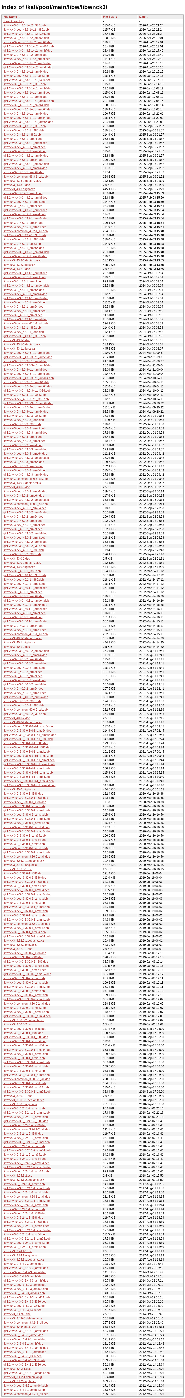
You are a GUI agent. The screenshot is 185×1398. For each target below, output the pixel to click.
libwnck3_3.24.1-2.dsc (17, 1175)
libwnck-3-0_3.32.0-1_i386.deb (23, 873)
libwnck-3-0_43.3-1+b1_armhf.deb (25, 96)
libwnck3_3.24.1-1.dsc (17, 1251)
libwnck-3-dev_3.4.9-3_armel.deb (24, 1272)
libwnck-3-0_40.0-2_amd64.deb (23, 659)
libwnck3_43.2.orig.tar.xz (19, 264)
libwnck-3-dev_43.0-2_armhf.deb (24, 537)
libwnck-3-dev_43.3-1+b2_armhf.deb (26, 58)
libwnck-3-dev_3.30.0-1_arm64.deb (26, 1087)
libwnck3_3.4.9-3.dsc (17, 1314)
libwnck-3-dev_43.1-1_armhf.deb (24, 277)
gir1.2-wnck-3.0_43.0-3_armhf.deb (25, 432)
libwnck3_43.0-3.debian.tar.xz (22, 482)
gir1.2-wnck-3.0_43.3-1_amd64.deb (26, 163)
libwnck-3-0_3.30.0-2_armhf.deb (24, 990)
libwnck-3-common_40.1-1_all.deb (25, 634)
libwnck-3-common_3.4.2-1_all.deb (25, 1393)
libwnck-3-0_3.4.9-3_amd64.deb (24, 1293)
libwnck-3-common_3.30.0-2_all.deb (26, 1003)
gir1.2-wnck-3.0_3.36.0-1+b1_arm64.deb (29, 785)
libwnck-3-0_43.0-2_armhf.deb (22, 529)
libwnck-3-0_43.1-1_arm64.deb (23, 306)
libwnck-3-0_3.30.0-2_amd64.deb (24, 969)
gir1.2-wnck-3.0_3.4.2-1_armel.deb (25, 1330)
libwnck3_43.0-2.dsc (16, 558)
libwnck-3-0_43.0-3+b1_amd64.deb (26, 382)
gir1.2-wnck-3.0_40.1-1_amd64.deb (26, 600)
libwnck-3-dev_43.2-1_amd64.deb (25, 256)
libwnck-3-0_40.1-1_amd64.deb (23, 596)
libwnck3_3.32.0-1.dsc (17, 948)
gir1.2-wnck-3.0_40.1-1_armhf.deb (25, 587)
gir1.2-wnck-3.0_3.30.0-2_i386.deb (25, 961)
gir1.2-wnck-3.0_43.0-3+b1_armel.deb (27, 357)
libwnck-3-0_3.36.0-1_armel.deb (24, 806)
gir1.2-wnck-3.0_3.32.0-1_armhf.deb (26, 919)
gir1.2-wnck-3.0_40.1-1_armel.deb (25, 608)
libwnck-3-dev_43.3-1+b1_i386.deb (26, 75)
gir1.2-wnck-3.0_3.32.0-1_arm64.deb (27, 936)
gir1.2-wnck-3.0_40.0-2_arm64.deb (25, 697)
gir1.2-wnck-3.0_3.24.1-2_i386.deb (25, 1121)
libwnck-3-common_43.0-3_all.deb (25, 478)
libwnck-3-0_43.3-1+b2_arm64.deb (25, 71)
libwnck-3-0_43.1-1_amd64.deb (23, 289)
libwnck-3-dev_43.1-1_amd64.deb (25, 294)
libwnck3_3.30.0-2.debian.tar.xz (23, 1020)
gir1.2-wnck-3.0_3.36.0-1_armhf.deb (26, 852)
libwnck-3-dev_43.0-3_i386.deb (23, 419)
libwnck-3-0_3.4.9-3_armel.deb (23, 1263)
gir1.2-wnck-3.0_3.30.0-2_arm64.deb (27, 1016)
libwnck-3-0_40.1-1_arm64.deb (23, 625)
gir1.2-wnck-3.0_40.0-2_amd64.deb (26, 650)
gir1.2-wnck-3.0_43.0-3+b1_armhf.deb (27, 365)
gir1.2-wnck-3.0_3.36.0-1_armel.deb (26, 810)
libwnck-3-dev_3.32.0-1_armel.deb (25, 898)
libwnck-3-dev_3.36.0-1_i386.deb (24, 802)
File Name (10, 16)
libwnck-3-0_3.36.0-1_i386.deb (23, 793)
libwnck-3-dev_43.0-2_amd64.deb (25, 491)
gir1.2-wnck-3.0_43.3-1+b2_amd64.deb (28, 46)
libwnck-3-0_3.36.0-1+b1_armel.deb (26, 751)
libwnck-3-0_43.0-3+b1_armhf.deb (25, 369)
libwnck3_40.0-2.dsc (16, 718)
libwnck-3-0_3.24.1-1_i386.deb (23, 1217)
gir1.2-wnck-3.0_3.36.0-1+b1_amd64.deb (29, 734)
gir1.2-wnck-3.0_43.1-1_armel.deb (25, 319)
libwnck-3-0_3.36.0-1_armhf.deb (24, 843)
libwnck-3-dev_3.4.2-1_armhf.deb (24, 1351)
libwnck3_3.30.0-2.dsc (17, 1024)
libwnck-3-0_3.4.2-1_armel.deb (23, 1335)
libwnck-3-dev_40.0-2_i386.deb (23, 705)
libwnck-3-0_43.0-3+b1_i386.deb (24, 394)
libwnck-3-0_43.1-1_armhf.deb (22, 281)
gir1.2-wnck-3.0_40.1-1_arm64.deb (25, 621)
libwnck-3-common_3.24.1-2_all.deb (26, 1129)
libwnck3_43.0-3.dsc (16, 487)
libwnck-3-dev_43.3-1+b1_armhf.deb (26, 92)
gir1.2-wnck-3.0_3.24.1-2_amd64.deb (27, 1167)
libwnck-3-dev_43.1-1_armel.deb (24, 310)
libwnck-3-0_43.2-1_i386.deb (22, 243)
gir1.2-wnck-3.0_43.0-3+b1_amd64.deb (28, 378)
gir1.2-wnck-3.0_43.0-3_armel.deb (25, 449)
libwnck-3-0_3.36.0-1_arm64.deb (24, 835)
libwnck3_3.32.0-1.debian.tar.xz (23, 940)
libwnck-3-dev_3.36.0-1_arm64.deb (26, 822)
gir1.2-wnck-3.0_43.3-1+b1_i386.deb (27, 79)
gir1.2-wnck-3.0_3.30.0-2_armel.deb (26, 986)
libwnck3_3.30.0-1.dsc (17, 1095)
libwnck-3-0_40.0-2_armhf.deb (22, 671)
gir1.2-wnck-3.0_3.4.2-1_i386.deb (24, 1364)
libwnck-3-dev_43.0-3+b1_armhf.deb (26, 373)
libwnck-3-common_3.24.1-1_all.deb (26, 1196)
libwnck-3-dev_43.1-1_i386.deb (23, 331)
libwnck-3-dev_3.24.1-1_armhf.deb (25, 1192)
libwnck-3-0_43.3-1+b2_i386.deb (24, 25)
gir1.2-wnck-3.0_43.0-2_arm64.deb (25, 512)
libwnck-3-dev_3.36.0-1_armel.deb (25, 814)
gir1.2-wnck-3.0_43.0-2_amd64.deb (26, 499)
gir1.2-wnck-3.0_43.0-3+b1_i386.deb (27, 390)
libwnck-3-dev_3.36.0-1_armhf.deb (25, 848)
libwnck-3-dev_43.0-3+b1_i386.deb (26, 399)
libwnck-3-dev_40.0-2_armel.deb (24, 680)
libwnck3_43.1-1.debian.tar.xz (22, 344)
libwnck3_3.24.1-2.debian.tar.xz (23, 1179)
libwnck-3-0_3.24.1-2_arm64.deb (24, 1154)
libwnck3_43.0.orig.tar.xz (19, 566)
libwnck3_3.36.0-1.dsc (17, 869)
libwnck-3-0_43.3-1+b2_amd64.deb (26, 37)
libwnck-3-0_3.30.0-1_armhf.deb (24, 1070)
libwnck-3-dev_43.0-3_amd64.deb (25, 453)
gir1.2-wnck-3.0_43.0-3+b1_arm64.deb (28, 403)
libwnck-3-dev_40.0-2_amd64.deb (25, 655)
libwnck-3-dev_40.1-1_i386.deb (23, 579)
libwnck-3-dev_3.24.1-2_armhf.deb (25, 1116)
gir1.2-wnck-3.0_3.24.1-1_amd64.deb (27, 1230)
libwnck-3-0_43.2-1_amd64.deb (23, 247)
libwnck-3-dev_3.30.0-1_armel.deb (25, 1053)
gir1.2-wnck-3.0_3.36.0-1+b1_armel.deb (29, 760)
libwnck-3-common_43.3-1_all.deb (25, 176)
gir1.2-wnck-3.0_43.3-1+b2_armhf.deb (27, 50)
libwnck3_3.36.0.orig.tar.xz (20, 864)
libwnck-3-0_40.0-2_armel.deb (22, 676)
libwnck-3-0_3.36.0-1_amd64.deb (24, 839)
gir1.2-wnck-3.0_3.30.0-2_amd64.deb (27, 974)
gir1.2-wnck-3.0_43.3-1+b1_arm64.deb (28, 121)
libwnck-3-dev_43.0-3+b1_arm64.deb (27, 407)
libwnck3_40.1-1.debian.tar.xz (22, 638)
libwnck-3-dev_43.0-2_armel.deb (24, 524)
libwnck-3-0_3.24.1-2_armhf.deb (24, 1108)
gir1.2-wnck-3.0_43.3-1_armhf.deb (25, 142)
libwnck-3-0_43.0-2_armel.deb (22, 520)
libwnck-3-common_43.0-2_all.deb (25, 503)
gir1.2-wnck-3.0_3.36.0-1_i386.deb (25, 797)
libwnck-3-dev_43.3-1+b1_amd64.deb (27, 109)
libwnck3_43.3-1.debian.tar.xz (22, 180)
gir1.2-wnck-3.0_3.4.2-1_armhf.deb (25, 1347)
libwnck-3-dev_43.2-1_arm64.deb (24, 226)
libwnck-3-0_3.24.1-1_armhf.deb (24, 1184)
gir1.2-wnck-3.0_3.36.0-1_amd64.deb (27, 831)
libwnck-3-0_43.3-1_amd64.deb (23, 172)
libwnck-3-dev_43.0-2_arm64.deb (24, 508)
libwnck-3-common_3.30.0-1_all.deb (26, 1079)
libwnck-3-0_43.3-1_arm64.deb (23, 159)
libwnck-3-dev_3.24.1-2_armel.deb (25, 1137)
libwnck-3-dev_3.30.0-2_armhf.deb (25, 995)
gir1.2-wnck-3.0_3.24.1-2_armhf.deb (26, 1112)
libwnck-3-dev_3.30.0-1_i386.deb (24, 1028)
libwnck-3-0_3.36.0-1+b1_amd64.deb (27, 730)
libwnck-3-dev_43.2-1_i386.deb (23, 239)
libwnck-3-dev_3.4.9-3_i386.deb (24, 1305)
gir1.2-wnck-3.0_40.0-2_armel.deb (25, 663)
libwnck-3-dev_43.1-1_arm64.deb (24, 302)
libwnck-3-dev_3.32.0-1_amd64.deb (26, 890)
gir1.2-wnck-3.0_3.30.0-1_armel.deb (26, 1062)
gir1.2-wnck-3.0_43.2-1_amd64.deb (26, 252)
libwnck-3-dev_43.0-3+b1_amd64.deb (27, 386)
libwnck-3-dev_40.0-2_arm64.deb (24, 692)
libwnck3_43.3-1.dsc (16, 184)
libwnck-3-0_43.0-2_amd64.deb (23, 495)
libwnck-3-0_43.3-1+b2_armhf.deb (25, 54)
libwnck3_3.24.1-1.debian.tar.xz (23, 1259)
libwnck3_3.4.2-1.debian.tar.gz (22, 1377)
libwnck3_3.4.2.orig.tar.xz (19, 1381)
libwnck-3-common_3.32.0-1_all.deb (26, 923)
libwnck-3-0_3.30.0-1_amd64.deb (24, 1041)
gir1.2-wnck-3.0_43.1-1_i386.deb (24, 336)
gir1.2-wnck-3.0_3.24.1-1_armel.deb (26, 1200)
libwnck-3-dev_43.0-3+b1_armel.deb (26, 352)
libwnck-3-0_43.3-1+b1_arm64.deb (25, 113)
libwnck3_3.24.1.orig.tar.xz (20, 1255)
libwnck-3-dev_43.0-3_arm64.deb (24, 470)
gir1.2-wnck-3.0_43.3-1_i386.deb (24, 126)
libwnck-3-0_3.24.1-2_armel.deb (24, 1146)
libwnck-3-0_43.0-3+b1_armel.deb (25, 361)
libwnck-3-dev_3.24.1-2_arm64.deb (26, 1171)
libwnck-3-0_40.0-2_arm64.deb (23, 688)
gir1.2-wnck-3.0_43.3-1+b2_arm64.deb (28, 67)
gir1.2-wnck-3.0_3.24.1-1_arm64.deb (27, 1238)
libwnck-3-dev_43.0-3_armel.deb (24, 440)
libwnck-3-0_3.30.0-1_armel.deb (24, 1058)
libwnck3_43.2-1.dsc (16, 268)
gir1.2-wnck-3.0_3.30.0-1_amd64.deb (27, 1049)
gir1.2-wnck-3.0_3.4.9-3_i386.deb (24, 1301)
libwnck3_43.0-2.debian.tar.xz (22, 562)
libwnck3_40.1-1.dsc (16, 646)
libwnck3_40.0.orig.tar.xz (19, 789)
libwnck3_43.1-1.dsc (16, 340)
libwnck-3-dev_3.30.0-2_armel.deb (25, 982)
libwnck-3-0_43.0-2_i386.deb (22, 554)
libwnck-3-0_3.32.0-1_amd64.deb (24, 885)
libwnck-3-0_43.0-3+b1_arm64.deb (25, 411)
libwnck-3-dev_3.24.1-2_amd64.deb (26, 1163)
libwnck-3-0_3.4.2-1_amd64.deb (24, 1389)
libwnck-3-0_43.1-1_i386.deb (22, 327)
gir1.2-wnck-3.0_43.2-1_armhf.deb (25, 197)
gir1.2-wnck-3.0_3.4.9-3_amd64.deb (26, 1297)
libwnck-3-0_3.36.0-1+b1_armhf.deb (26, 768)
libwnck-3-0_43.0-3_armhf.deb (22, 436)
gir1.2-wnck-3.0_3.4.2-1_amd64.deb (26, 1372)
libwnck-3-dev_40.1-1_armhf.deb (24, 583)
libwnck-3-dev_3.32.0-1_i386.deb (24, 877)
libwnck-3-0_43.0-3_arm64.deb (23, 466)
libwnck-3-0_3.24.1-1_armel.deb (24, 1209)
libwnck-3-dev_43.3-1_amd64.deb (25, 168)
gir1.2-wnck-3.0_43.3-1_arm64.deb (25, 155)
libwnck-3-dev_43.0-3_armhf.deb (24, 428)
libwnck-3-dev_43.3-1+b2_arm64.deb (27, 63)
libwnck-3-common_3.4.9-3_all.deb (25, 1322)
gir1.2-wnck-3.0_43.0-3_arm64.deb (25, 474)
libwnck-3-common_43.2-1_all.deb (25, 231)
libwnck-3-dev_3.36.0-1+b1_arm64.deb (28, 781)
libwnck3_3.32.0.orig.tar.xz (20, 944)
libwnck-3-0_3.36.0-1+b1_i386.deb (25, 743)
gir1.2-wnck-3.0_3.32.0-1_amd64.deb (27, 894)
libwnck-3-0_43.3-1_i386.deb (22, 134)
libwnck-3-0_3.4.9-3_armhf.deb (23, 1276)
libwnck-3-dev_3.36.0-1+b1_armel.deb (28, 755)
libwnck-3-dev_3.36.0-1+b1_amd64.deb (28, 726)
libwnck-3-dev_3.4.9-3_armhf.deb (24, 1284)
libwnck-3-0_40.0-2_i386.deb (22, 701)
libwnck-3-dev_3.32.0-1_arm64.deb (26, 927)
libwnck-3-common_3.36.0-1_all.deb (26, 856)
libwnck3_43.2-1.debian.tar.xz (22, 260)
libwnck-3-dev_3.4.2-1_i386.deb (24, 1360)
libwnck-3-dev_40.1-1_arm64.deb (24, 629)
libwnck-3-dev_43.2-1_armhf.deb (24, 201)
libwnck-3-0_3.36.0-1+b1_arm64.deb (27, 776)
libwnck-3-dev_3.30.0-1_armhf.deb (25, 1066)
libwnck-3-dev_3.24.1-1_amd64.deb (26, 1225)
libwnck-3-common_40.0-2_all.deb (25, 709)
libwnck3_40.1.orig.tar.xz (19, 642)
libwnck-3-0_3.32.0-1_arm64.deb (24, 932)
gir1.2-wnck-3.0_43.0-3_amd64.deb (26, 457)
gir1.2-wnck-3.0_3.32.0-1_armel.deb (26, 906)
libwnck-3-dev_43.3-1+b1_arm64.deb (27, 117)
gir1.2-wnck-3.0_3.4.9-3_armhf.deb (25, 1280)
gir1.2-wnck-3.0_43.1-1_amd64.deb (26, 285)
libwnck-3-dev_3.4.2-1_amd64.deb (25, 1385)
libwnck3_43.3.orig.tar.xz (19, 189)
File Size (108, 16)
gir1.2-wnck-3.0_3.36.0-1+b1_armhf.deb (29, 764)
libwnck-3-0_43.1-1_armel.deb (22, 315)
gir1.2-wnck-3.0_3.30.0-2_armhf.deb (26, 999)
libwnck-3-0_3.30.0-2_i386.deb (23, 957)
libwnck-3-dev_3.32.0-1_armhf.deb (25, 911)
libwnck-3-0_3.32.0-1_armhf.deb (24, 915)
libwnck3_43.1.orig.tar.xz (19, 348)
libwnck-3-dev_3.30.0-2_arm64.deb (26, 1011)
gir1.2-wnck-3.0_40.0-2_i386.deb (24, 713)
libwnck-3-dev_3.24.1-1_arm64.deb (26, 1242)
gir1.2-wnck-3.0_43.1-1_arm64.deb (25, 298)
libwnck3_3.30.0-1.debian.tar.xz (23, 1100)
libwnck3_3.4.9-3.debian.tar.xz (22, 1318)
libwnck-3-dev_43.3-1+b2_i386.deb (26, 29)
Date (142, 16)
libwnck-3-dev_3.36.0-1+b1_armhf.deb (28, 772)
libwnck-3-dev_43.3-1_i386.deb (23, 130)
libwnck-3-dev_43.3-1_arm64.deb (24, 151)
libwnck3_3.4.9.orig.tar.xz (19, 1326)
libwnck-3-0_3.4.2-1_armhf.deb (23, 1343)
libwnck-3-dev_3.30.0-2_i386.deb (24, 953)
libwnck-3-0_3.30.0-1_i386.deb (23, 1032)
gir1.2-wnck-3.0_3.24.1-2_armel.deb (26, 1142)
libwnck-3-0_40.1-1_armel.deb (22, 617)
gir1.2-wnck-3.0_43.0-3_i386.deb (24, 415)
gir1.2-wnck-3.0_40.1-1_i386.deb (24, 575)
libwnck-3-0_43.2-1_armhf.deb (22, 193)
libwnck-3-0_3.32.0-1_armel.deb (24, 902)
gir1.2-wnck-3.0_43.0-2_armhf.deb (25, 533)
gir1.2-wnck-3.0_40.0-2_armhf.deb (25, 684)
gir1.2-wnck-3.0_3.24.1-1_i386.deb (25, 1221)
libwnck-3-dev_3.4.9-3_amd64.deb (25, 1288)
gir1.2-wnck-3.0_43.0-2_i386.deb (24, 545)
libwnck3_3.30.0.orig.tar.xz (20, 1104)
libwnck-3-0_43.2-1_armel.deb (22, 205)
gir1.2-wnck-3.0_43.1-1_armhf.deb (25, 273)
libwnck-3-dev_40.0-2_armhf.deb (24, 667)
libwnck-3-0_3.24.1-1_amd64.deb (24, 1234)
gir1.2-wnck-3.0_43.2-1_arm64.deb (25, 218)
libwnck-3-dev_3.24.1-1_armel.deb (25, 1205)
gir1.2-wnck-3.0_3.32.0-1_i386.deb (25, 881)
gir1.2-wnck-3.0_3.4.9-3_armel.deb (25, 1267)
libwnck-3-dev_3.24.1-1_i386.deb (24, 1213)
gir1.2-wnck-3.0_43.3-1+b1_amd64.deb (28, 100)
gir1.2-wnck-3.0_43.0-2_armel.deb (25, 541)
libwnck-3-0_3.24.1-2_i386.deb (23, 1133)
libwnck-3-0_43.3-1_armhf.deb (22, 138)
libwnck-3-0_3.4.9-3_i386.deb (22, 1309)
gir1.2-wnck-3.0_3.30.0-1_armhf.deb (26, 1074)
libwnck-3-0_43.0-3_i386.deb (22, 424)
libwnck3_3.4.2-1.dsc (17, 1368)
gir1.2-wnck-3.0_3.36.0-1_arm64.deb (27, 818)
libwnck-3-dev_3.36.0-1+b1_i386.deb (27, 747)
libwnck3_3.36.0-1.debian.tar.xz (23, 860)
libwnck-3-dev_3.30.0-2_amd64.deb (26, 965)
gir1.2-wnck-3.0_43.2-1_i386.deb (24, 235)
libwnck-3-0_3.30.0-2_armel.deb (24, 978)
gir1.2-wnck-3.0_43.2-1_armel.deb (25, 210)
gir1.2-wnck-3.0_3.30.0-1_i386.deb (25, 1037)
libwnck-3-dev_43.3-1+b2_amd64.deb (27, 42)
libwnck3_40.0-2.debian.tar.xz (22, 722)
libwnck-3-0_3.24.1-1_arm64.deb (24, 1246)
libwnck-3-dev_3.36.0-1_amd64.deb (26, 827)
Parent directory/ (13, 21)
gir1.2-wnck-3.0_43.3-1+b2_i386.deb (27, 33)
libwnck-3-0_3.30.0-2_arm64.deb (24, 1007)
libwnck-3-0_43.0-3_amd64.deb (23, 461)
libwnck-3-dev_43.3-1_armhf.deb (24, 147)
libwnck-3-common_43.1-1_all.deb (25, 323)
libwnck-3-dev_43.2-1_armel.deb (24, 214)
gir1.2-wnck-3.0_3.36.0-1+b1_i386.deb (28, 739)
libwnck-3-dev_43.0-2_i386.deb (23, 550)
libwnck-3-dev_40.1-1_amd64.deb (25, 604)
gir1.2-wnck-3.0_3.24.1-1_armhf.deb (26, 1188)
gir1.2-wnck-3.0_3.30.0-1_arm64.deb (27, 1091)
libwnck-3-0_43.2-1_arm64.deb (23, 222)
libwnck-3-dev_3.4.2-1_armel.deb (24, 1339)
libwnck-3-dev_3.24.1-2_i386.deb (24, 1125)
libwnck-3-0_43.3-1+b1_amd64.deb (26, 105)
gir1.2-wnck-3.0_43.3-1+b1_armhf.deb (27, 88)
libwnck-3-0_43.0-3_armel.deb (22, 445)
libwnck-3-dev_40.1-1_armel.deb (24, 613)
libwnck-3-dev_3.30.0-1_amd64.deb (26, 1045)
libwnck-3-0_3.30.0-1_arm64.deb (24, 1083)
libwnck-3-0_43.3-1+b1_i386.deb (24, 84)
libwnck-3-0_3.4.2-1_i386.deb (22, 1356)
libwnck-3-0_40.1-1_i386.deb (22, 571)
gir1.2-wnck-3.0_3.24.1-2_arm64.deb (27, 1150)
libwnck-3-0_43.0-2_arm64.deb (23, 516)
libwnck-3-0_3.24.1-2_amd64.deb (24, 1158)
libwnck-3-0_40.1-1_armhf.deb (22, 592)
